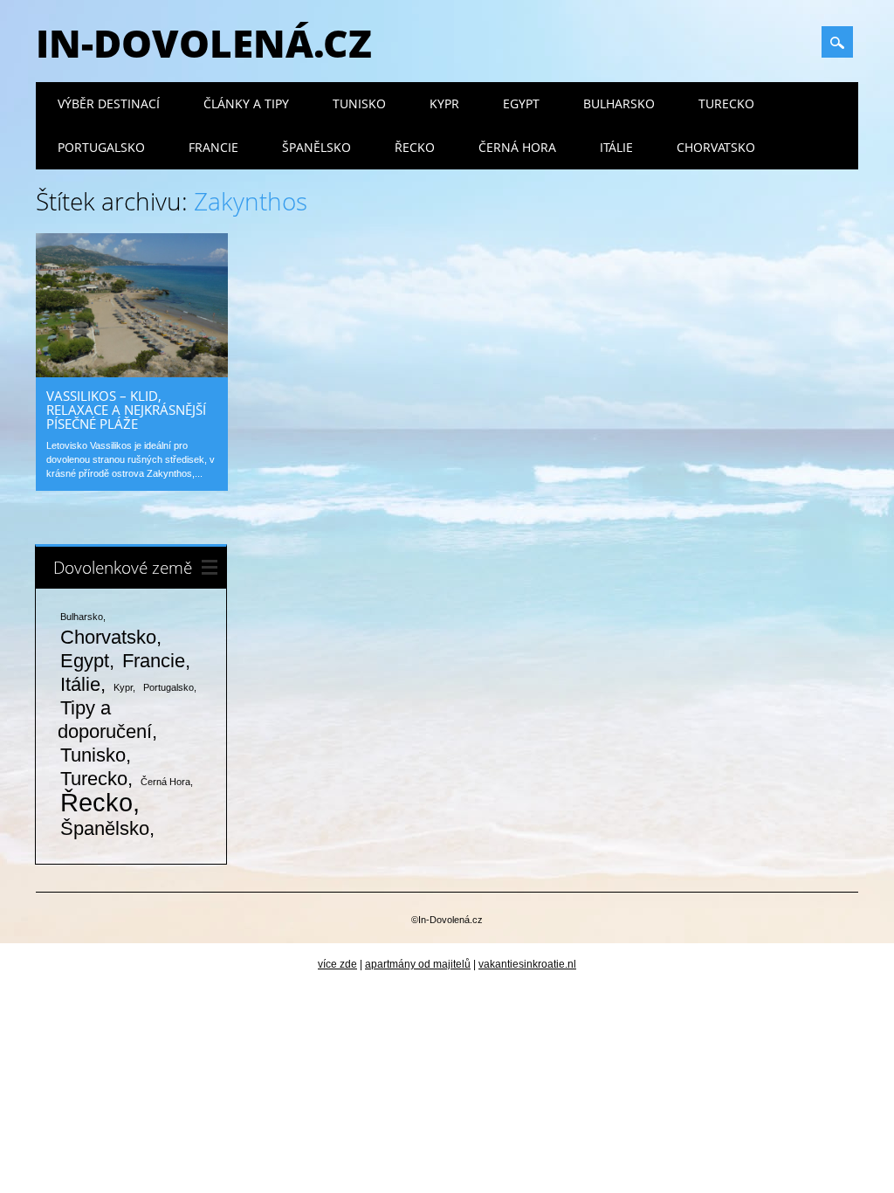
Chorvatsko (716, 147)
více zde (337, 964)
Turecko (726, 103)
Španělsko (316, 147)
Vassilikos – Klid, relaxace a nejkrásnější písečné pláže (126, 409)
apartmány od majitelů (418, 964)
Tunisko (359, 103)
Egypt (521, 103)
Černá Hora (517, 147)
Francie (213, 147)
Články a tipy (246, 103)
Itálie (616, 147)
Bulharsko (619, 103)
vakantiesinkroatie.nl (527, 964)
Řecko (415, 147)
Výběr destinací (109, 103)
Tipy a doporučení (105, 719)
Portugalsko (101, 147)
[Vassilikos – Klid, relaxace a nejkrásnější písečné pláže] (132, 373)
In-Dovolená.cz (204, 43)
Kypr (444, 103)
